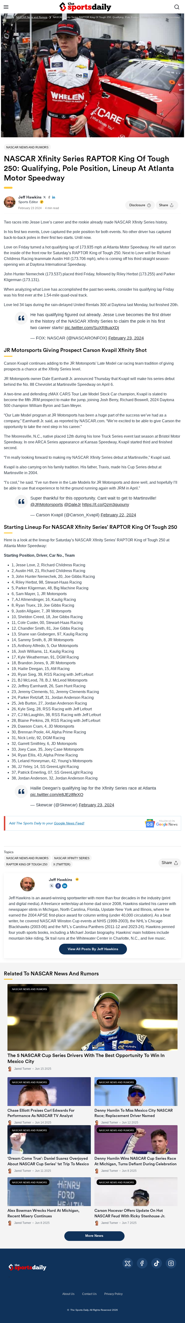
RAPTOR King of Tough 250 (26, 864)
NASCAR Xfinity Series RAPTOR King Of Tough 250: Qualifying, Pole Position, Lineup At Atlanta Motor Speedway (116, 17)
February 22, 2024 (118, 515)
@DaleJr (72, 504)
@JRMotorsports (46, 504)
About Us (68, 1294)
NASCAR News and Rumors (31, 17)
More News (94, 1236)
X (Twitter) (61, 864)
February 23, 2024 (126, 338)
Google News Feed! (69, 823)
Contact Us (89, 1294)
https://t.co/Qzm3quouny (105, 504)
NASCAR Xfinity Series (71, 858)
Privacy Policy (113, 1294)
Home (7, 17)
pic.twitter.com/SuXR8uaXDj (92, 327)
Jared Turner (22, 1068)
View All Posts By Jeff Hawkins (93, 949)
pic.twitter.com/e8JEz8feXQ (56, 794)
